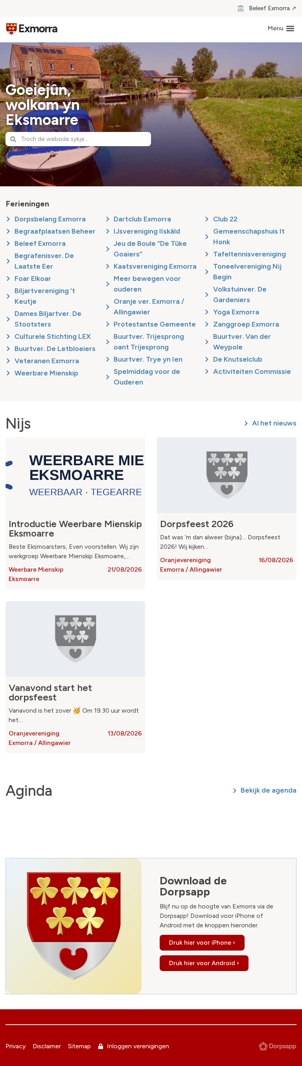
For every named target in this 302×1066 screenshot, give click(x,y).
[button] (280, 28)
